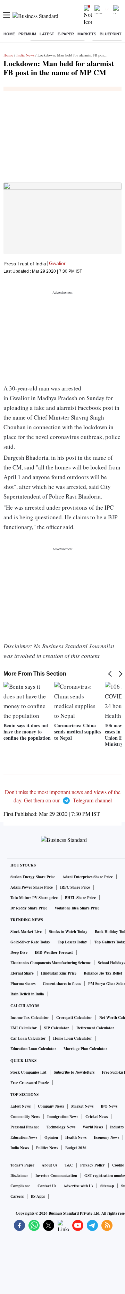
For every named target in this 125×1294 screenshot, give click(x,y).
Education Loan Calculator (33, 1048)
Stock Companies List (28, 1072)
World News (93, 1127)
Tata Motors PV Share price (34, 897)
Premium (27, 34)
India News (25, 55)
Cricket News (96, 1116)
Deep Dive (18, 952)
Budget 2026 (75, 1147)
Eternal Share (22, 973)
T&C (69, 1165)
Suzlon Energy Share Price (32, 876)
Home (9, 34)
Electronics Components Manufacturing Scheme (50, 962)
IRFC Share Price (75, 887)
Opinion (51, 1137)
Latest (47, 34)
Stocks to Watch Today (68, 931)
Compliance (20, 1185)
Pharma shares (22, 983)
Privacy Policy (92, 1165)
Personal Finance (24, 1127)
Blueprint (111, 34)
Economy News (106, 1137)
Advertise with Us (78, 1185)
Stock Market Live (26, 931)
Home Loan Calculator (72, 1038)
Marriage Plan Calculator (85, 1048)
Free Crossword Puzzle (29, 1082)
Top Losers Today (72, 942)
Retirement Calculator (95, 1027)
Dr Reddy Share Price (28, 908)
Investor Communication (56, 1175)
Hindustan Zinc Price (58, 973)
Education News (23, 1137)
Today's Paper (22, 1165)
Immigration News (62, 1116)
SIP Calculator (56, 1027)
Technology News (61, 1127)
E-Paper (66, 34)
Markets (86, 34)
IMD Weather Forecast (54, 952)
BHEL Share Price (80, 897)
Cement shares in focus (62, 983)
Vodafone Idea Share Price (77, 908)
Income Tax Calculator (29, 1017)
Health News (75, 1137)
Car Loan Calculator (28, 1038)
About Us (49, 1165)
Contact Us (47, 1185)
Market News (82, 1106)
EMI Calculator (23, 1027)
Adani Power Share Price (31, 887)
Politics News (47, 1147)
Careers (17, 1196)
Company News (51, 1106)
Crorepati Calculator (74, 1017)
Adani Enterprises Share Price (87, 876)
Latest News (20, 1106)
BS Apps (38, 1196)
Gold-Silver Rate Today (30, 942)
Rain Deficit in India (27, 994)
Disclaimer (19, 1175)
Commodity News (25, 1116)
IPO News (109, 1106)
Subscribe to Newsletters (74, 1072)
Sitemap (107, 1185)
